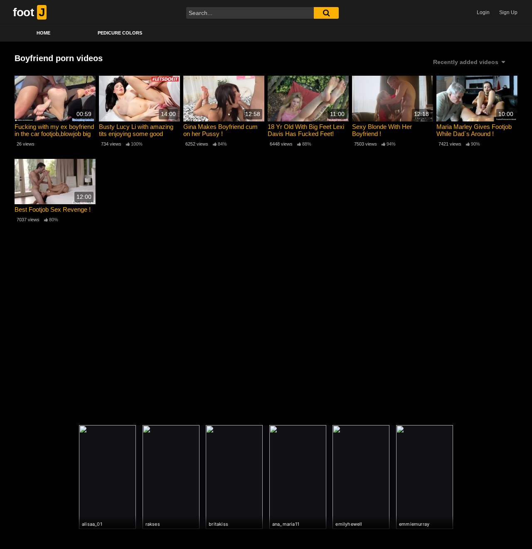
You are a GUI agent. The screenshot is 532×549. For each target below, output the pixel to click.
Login (483, 12)
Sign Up (508, 12)
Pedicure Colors (120, 32)
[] (326, 13)
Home (43, 32)
